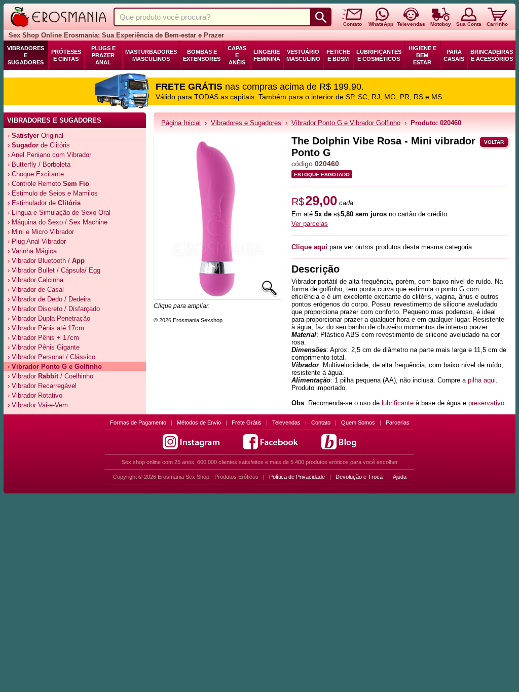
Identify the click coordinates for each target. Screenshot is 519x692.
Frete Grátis (247, 422)
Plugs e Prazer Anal (103, 55)
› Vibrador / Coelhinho (50, 376)
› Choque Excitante (36, 174)
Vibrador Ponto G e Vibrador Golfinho (345, 123)
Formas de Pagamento (138, 422)
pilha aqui (482, 380)
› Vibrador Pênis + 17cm (43, 337)
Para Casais (453, 55)
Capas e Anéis (237, 55)
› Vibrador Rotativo (35, 395)
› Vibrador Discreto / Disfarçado (54, 309)
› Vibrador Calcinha (35, 280)
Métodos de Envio (199, 422)
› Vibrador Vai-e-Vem (38, 405)
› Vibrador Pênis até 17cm (46, 328)
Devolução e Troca (359, 477)
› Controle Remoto (48, 183)
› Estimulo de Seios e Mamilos (53, 193)
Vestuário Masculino (303, 55)
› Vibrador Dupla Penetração (49, 318)
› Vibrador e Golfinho (55, 366)
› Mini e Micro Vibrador (41, 232)
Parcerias (398, 422)
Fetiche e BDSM (338, 55)
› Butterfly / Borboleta (39, 164)
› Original (35, 135)
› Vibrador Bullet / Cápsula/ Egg (54, 270)
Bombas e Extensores (201, 55)
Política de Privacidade (297, 477)
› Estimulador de (44, 203)
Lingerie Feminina (266, 55)
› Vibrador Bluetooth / (46, 260)
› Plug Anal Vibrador (37, 241)
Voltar (494, 142)
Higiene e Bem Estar (422, 55)
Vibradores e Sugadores (25, 55)
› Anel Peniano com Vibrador (49, 155)
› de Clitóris (39, 145)
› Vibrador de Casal (36, 289)
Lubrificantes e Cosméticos (378, 55)
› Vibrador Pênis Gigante (44, 347)
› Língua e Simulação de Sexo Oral (59, 212)
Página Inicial (181, 123)
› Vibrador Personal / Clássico (51, 357)
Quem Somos (358, 422)
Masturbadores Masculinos (151, 55)
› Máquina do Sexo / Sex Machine (57, 222)
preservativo (486, 403)
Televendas (286, 422)
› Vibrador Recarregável (42, 386)
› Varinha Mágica (32, 251)
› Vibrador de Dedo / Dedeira (49, 299)
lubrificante (398, 403)
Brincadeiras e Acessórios (491, 55)
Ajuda (399, 477)
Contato (320, 422)
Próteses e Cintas (66, 55)
